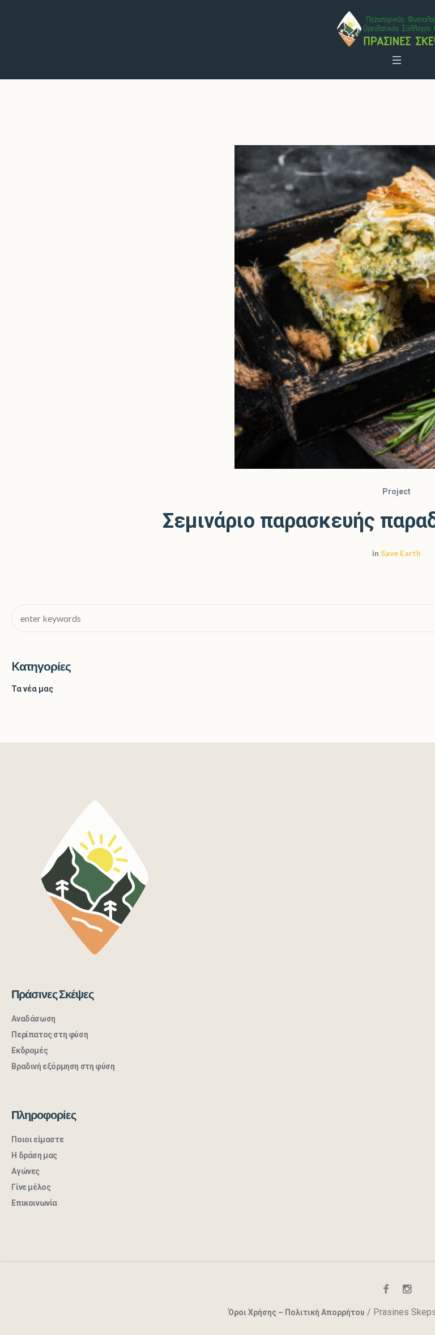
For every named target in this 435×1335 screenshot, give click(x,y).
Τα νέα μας (32, 688)
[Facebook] (386, 1289)
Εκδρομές (29, 1050)
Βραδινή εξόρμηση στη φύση (62, 1066)
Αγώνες (25, 1171)
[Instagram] (407, 1289)
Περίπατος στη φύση (49, 1034)
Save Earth (401, 553)
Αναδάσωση (33, 1018)
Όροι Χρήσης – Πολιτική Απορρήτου (296, 1312)
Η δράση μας (34, 1155)
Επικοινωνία (34, 1202)
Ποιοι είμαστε (37, 1139)
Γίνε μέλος (30, 1187)
